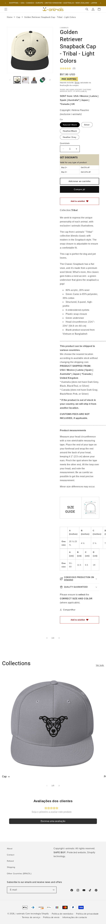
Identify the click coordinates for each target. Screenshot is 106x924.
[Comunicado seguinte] (101, 3)
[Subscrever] (53, 889)
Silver (87, 125)
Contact (10, 855)
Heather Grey (69, 137)
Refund (10, 861)
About (9, 848)
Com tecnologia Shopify (37, 913)
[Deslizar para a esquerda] (10, 80)
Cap (18, 17)
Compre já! (79, 189)
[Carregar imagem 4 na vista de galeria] (42, 79)
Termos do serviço (31, 917)
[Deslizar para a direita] (50, 80)
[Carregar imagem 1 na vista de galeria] (17, 79)
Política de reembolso (62, 914)
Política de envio (51, 917)
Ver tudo (100, 665)
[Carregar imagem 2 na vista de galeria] (25, 79)
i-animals (20, 913)
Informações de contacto (74, 917)
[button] (6, 9)
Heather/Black (70, 131)
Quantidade (65, 143)
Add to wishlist (78, 201)
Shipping (11, 867)
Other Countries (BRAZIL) (19, 873)
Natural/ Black (70, 125)
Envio (77, 83)
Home (9, 17)
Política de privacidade (87, 914)
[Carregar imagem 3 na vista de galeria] (34, 79)
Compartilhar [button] (69, 610)
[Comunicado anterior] (5, 3)
